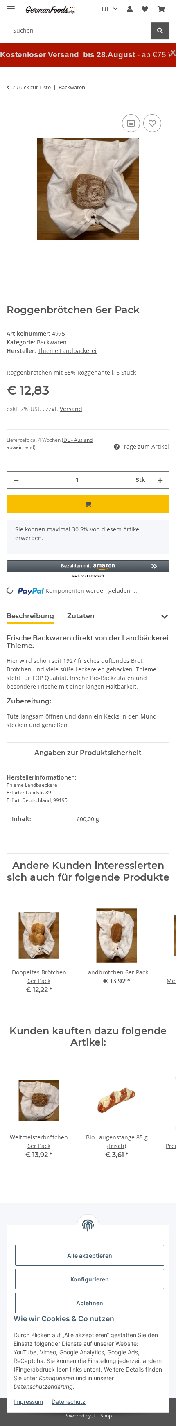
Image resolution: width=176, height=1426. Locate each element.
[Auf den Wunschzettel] (152, 123)
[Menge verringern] (16, 480)
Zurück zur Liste (31, 87)
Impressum (28, 1401)
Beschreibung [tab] (30, 616)
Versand (71, 409)
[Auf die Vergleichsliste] (131, 123)
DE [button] (106, 9)
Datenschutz (69, 1401)
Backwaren (52, 342)
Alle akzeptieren (89, 1255)
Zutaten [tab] (81, 616)
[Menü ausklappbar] (11, 5)
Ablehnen (89, 1302)
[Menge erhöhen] (160, 480)
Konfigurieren (89, 1279)
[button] (129, 9)
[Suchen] (160, 30)
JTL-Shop (102, 1415)
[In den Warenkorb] (88, 504)
